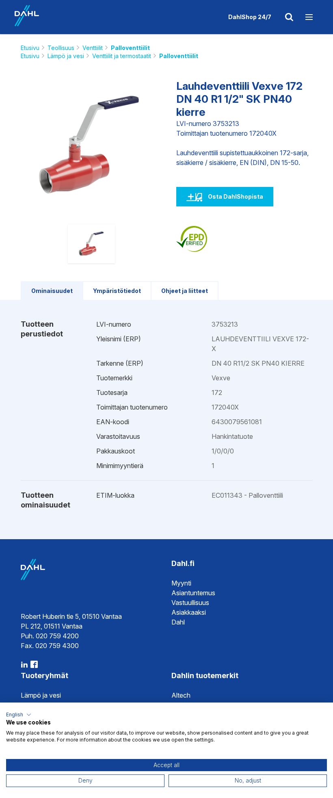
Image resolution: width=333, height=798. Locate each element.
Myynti (181, 583)
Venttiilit (92, 47)
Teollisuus (61, 47)
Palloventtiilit (130, 47)
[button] (18, 714)
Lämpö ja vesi (66, 55)
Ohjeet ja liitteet (184, 290)
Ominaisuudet (52, 290)
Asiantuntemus (193, 593)
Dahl (178, 622)
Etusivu (30, 47)
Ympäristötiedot (117, 290)
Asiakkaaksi (188, 612)
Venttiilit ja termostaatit (121, 55)
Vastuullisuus (190, 602)
